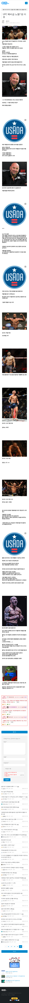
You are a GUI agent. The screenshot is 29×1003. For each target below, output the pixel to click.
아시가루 (5, 852)
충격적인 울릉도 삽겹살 (7, 888)
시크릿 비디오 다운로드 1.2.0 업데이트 (15, 976)
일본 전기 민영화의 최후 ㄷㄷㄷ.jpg (10, 786)
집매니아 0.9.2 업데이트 (12, 971)
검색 (15, 951)
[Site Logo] (5, 3)
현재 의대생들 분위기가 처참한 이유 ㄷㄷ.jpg (12, 929)
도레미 (4, 880)
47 (11, 946)
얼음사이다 (5, 869)
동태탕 (4, 864)
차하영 (4, 821)
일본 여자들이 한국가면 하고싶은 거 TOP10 (12, 934)
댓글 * (5, 742)
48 (14, 946)
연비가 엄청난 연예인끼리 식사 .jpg (10, 940)
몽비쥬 (4, 826)
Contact (13, 994)
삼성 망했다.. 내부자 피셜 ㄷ (8, 845)
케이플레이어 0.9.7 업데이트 (13, 980)
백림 (4, 842)
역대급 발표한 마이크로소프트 (8, 850)
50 (20, 946)
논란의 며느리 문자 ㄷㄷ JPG (8, 883)
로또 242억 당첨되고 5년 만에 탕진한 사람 (11, 893)
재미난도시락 (6, 837)
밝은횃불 (5, 875)
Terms (9, 994)
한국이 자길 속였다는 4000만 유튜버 (10, 862)
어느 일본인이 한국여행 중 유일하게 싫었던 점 (12, 924)
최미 (4, 890)
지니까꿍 (5, 793)
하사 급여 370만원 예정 (7, 791)
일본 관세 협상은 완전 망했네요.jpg (10, 807)
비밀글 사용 (8, 768)
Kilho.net (11, 993)
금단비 (7, 21)
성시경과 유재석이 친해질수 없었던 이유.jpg (12, 867)
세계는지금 (5, 804)
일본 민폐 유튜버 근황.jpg (7, 909)
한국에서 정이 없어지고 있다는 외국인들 (11, 919)
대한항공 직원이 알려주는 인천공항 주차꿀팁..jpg (13, 878)
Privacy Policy (4, 994)
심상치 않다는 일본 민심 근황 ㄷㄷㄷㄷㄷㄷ (12, 819)
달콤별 (4, 816)
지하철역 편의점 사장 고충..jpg (9, 872)
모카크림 (5, 799)
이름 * (5, 757)
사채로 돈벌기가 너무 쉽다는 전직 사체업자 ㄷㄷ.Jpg (14, 797)
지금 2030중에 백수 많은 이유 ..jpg (10, 824)
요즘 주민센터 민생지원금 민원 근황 (10, 802)
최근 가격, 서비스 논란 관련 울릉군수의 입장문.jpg (14, 835)
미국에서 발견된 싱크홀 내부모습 (9, 898)
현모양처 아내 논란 (6, 840)
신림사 (4, 831)
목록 (15, 732)
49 (17, 946)
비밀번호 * (6, 763)
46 (8, 946)
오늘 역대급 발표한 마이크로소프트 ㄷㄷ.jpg (12, 914)
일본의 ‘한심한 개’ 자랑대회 (8, 903)
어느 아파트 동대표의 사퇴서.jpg (9, 829)
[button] (26, 3)
